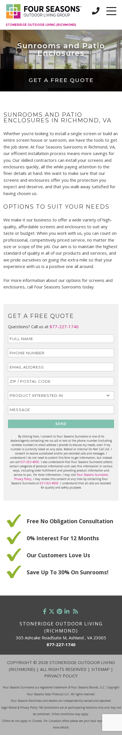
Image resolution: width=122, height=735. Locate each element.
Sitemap (100, 669)
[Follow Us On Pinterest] (59, 611)
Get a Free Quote (61, 80)
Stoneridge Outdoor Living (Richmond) (41, 25)
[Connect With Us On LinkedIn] (67, 611)
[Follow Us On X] (51, 611)
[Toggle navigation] (111, 11)
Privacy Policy (61, 676)
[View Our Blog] (75, 611)
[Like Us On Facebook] (45, 611)
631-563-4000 (29, 462)
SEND (61, 424)
